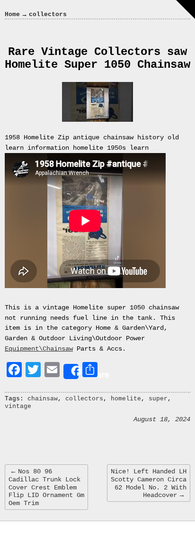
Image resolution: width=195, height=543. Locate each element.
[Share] (71, 371)
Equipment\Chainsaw (39, 349)
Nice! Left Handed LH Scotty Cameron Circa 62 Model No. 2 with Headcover (148, 483)
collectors (84, 398)
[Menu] (185, 9)
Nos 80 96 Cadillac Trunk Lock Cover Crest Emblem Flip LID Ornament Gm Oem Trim (46, 487)
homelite (126, 398)
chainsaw (42, 398)
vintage (18, 406)
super (158, 398)
